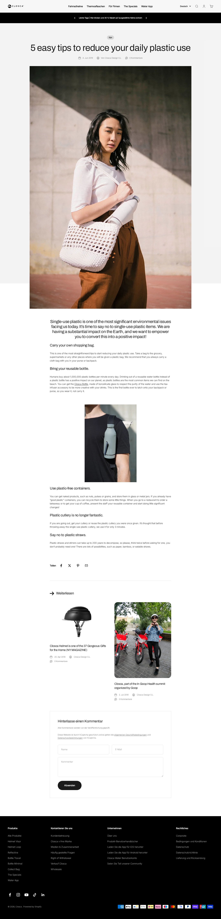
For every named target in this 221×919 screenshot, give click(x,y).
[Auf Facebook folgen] (10, 895)
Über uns (112, 835)
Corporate (181, 835)
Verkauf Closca (58, 863)
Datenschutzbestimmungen (70, 738)
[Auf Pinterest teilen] (78, 565)
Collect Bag (14, 869)
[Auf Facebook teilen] (61, 565)
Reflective (13, 852)
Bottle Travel (14, 858)
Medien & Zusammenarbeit (65, 846)
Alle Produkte (14, 835)
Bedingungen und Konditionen (191, 841)
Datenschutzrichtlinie (187, 852)
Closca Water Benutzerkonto (122, 858)
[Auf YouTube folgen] (26, 895)
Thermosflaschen (96, 6)
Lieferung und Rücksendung (190, 858)
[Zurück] (74, 18)
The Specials (130, 6)
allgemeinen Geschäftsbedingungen (130, 735)
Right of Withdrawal (61, 858)
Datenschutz (182, 846)
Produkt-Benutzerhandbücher (122, 841)
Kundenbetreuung (60, 835)
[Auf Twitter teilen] (69, 565)
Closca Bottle (81, 384)
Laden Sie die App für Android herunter (127, 852)
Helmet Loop (14, 846)
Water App (147, 6)
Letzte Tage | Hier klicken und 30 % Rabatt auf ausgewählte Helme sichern (110, 18)
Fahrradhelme (75, 6)
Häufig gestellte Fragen (63, 852)
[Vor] (146, 18)
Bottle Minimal (15, 863)
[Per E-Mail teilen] (86, 565)
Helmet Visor (14, 841)
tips (110, 37)
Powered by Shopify (32, 906)
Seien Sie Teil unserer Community (124, 863)
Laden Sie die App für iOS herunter (125, 846)
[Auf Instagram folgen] (18, 895)
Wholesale (56, 869)
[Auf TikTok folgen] (35, 895)
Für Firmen (114, 6)
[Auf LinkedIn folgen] (43, 895)
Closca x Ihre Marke (61, 841)
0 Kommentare (136, 58)
